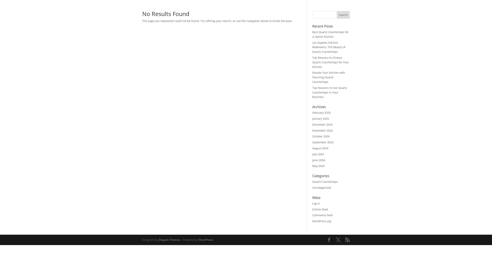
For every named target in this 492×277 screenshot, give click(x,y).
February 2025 (321, 112)
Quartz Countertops (325, 182)
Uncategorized (321, 187)
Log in (316, 203)
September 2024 (322, 142)
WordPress (206, 240)
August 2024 (320, 148)
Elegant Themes (169, 240)
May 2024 (318, 166)
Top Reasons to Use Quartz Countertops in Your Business (329, 92)
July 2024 (318, 154)
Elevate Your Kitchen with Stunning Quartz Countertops (328, 77)
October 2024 (321, 136)
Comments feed (322, 215)
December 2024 (322, 124)
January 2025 (320, 118)
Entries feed (320, 209)
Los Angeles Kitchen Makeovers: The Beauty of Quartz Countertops (328, 47)
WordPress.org (321, 221)
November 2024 (322, 130)
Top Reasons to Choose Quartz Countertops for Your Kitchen (330, 62)
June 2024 (318, 160)
